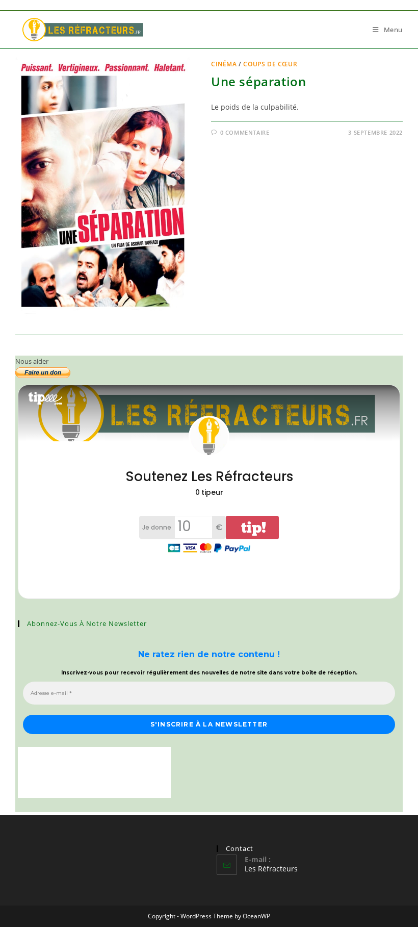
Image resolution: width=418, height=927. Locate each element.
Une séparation (258, 81)
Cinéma (224, 64)
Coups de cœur (270, 64)
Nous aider (31, 361)
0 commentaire (245, 132)
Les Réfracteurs (271, 868)
